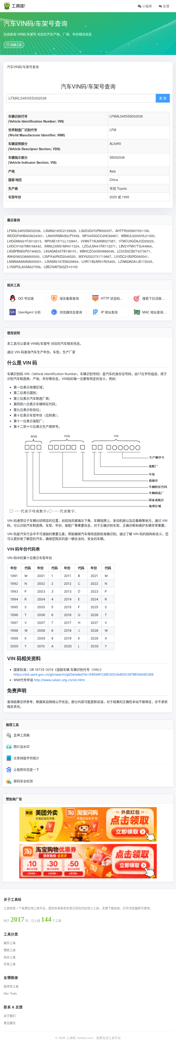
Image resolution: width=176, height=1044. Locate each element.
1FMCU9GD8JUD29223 (136, 241)
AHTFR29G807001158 (132, 230)
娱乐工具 (10, 943)
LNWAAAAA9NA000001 (24, 261)
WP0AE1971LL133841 (60, 241)
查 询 (162, 98)
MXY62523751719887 (95, 256)
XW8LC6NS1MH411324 (61, 246)
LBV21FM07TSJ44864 (135, 246)
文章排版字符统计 (26, 758)
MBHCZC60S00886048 (97, 251)
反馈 (165, 6)
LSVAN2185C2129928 (60, 230)
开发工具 (10, 964)
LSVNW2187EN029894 (61, 261)
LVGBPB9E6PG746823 (24, 251)
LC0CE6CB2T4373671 (133, 251)
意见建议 (10, 1023)
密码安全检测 (23, 781)
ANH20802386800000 (23, 256)
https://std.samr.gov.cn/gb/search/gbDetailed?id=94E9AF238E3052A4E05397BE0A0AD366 (84, 674)
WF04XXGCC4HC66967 (100, 235)
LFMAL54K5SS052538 (23, 230)
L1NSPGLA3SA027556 (24, 266)
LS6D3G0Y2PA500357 (95, 230)
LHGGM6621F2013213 (24, 241)
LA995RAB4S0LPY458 (62, 235)
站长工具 (10, 957)
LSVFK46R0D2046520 (59, 256)
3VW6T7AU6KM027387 (98, 241)
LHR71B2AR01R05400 (98, 261)
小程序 (146, 6)
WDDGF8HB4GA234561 (25, 235)
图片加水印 (22, 746)
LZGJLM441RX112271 (99, 246)
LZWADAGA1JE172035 (135, 261)
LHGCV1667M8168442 (24, 246)
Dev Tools (10, 993)
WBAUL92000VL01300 (137, 235)
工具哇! (18, 6)
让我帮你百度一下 (26, 769)
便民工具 (10, 950)
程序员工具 (11, 986)
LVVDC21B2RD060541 (131, 256)
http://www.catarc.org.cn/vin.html (59, 680)
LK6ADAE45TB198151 (60, 251)
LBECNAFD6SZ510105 (61, 266)
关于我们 (10, 1015)
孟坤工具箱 (22, 735)
